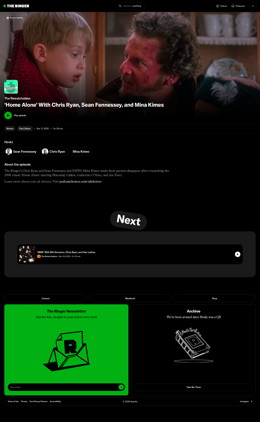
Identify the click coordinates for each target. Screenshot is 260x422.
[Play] (8, 115)
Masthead (130, 298)
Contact (45, 298)
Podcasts (240, 6)
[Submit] (121, 387)
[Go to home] (16, 6)
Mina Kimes (81, 151)
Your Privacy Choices (38, 401)
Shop (214, 298)
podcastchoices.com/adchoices (80, 181)
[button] (131, 6)
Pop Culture (25, 128)
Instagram (244, 401)
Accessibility (55, 401)
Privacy (24, 401)
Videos (223, 6)
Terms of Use (13, 401)
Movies (9, 128)
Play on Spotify (16, 18)
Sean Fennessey (24, 151)
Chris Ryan (57, 151)
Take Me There (193, 387)
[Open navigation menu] (253, 6)
